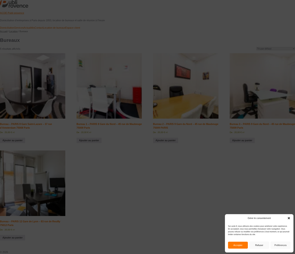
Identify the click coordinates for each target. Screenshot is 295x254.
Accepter (237, 245)
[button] (288, 218)
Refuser (259, 245)
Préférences (280, 245)
